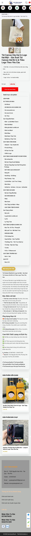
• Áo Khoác (7, 104)
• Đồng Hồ (6, 172)
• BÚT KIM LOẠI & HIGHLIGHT (12, 170)
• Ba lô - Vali (7, 256)
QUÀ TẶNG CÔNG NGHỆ (9, 142)
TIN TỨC (24, 10)
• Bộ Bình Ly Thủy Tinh (10, 139)
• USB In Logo (7, 153)
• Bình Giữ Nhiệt (8, 124)
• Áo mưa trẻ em (8, 113)
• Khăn (5, 198)
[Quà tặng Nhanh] (15, 2)
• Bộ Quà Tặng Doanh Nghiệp (12, 162)
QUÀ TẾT (5, 259)
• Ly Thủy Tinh (8, 221)
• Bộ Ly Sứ (6, 213)
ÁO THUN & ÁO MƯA (8, 101)
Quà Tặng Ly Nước (8, 210)
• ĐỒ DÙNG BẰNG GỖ (9, 195)
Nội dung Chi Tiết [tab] (8, 268)
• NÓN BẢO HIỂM (8, 233)
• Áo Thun (6, 116)
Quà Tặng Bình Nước (8, 118)
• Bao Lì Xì (7, 262)
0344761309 (7, 522)
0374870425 (7, 516)
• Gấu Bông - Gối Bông (10, 175)
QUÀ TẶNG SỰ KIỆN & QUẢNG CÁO (12, 224)
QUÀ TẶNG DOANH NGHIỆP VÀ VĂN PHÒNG (15, 156)
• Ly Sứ (6, 219)
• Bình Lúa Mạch (8, 130)
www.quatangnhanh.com (15, 483)
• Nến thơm (7, 201)
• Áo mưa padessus (9, 110)
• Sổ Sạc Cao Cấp (8, 150)
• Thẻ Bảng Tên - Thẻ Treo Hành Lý (13, 242)
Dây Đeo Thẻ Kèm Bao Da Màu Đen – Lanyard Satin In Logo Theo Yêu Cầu (15, 448)
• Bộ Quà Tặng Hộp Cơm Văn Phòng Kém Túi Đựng (15, 166)
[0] (28, 3)
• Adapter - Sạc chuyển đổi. (11, 144)
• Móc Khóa (7, 184)
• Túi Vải (6, 247)
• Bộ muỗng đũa (8, 159)
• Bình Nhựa (7, 133)
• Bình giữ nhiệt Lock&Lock (11, 127)
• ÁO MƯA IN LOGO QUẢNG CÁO (12, 107)
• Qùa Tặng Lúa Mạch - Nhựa (11, 204)
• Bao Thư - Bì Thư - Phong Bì (12, 227)
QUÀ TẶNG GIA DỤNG (9, 190)
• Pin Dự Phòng (8, 147)
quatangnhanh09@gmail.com (17, 480)
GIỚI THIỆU (10, 10)
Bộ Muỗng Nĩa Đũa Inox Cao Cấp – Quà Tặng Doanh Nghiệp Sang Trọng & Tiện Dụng (15, 406)
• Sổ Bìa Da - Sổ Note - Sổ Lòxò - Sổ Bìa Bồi (15, 187)
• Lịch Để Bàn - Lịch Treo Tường (12, 181)
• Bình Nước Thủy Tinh (10, 136)
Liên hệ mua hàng (9, 89)
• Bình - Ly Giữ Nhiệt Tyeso (11, 121)
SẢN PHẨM (17, 10)
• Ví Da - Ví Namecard (10, 250)
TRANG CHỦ (3, 10)
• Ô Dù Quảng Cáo (9, 236)
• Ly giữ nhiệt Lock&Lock (11, 216)
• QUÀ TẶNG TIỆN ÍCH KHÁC (11, 207)
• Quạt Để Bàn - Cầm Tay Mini (12, 239)
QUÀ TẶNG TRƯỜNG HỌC (10, 253)
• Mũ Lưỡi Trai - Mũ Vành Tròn (12, 230)
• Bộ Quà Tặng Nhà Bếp (10, 193)
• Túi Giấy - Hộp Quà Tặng (11, 245)
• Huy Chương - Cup (9, 178)
